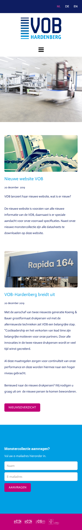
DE (67, 6)
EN (76, 6)
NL (59, 6)
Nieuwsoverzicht (22, 407)
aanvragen (17, 487)
